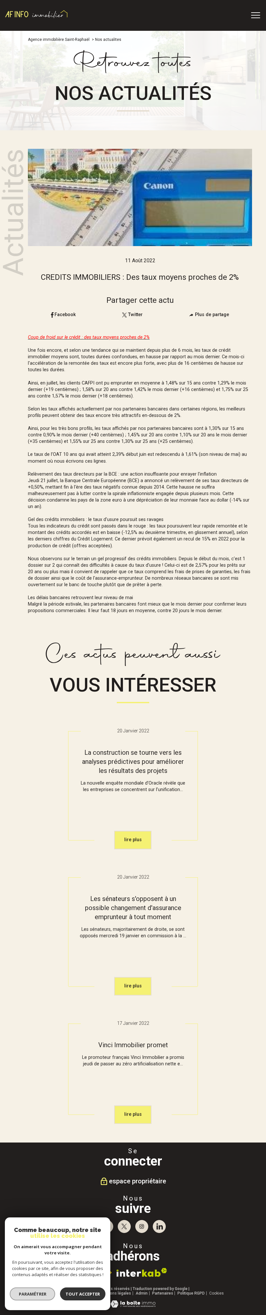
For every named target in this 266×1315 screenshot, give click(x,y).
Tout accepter (83, 1294)
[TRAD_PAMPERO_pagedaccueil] (36, 17)
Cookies (216, 1293)
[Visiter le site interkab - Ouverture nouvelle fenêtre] (141, 1272)
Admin (142, 1293)
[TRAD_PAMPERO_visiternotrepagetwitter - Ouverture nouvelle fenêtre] (124, 1226)
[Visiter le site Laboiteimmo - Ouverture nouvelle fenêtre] (133, 1306)
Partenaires (162, 1293)
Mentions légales (115, 1293)
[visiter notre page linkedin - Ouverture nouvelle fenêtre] (159, 1226)
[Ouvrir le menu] (255, 15)
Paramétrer (32, 1294)
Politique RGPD (191, 1293)
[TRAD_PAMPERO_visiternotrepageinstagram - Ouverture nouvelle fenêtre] (141, 1226)
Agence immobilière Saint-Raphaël (59, 39)
